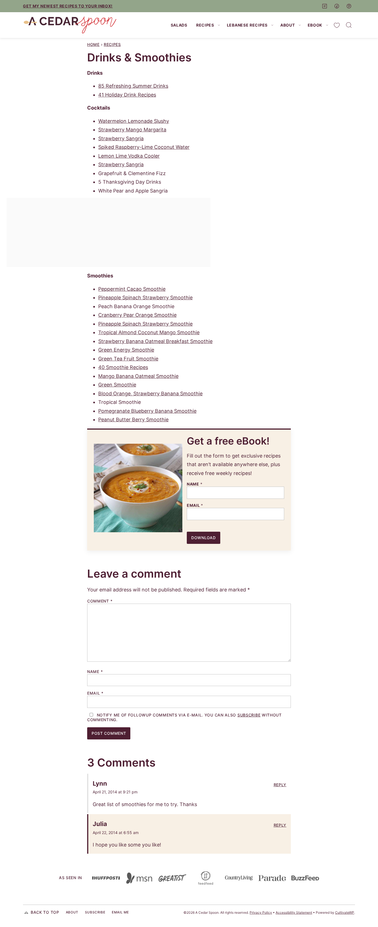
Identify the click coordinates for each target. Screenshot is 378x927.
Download (203, 537)
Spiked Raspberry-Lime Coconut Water (144, 147)
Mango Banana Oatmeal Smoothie (138, 376)
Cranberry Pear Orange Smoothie (137, 315)
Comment (99, 601)
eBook (315, 25)
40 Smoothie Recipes (123, 367)
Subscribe (95, 912)
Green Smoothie (117, 385)
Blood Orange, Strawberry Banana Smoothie (150, 393)
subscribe (248, 715)
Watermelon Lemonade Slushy (133, 121)
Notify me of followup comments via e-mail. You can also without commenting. (184, 717)
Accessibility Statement (294, 912)
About (287, 25)
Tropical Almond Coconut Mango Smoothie (149, 332)
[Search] (349, 25)
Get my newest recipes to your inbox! (68, 6)
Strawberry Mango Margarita (132, 130)
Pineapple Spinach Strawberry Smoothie (145, 297)
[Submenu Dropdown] (219, 25)
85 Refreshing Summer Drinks (133, 86)
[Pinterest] (349, 6)
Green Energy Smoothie (126, 350)
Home (93, 44)
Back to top (45, 912)
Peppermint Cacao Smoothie (131, 289)
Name (194, 484)
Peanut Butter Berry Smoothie (133, 419)
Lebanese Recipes (247, 25)
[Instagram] (325, 6)
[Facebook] (337, 6)
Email (195, 505)
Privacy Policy (261, 912)
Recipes (205, 25)
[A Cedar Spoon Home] (70, 25)
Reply (280, 785)
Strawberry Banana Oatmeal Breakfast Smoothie (155, 341)
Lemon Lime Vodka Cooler (129, 156)
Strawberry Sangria (121, 138)
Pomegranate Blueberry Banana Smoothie (147, 411)
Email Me (120, 912)
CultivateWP (344, 912)
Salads (179, 25)
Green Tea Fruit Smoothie (128, 359)
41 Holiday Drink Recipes (127, 95)
